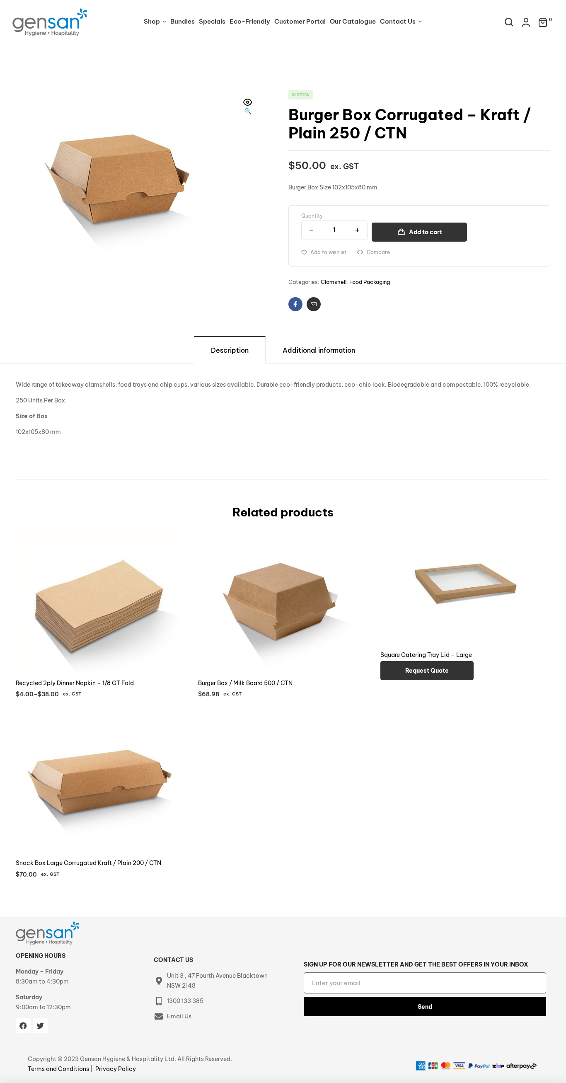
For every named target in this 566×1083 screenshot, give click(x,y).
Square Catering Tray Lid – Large (426, 655)
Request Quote (427, 670)
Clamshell (333, 282)
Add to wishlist (328, 252)
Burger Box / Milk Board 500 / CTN (245, 683)
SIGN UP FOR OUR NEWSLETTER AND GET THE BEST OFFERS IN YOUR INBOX (416, 964)
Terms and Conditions (59, 1069)
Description (230, 350)
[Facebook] (23, 1025)
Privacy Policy (115, 1069)
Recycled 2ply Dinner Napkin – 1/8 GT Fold (75, 683)
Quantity (312, 216)
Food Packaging (369, 282)
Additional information (319, 350)
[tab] (230, 349)
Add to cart (425, 232)
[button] (248, 107)
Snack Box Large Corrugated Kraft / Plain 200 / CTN (88, 863)
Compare (378, 252)
